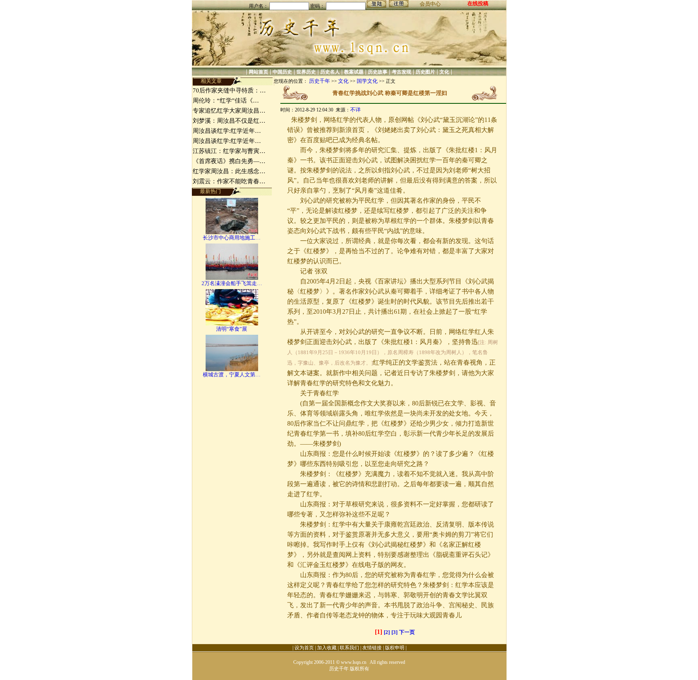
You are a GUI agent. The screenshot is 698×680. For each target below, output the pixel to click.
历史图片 (425, 72)
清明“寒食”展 (231, 329)
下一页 (407, 632)
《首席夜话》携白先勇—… (229, 161)
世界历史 (306, 72)
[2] (387, 632)
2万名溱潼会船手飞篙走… (232, 283)
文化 (444, 72)
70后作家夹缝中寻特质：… (229, 90)
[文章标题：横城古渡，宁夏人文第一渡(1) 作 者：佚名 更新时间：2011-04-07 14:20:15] (232, 369)
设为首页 (304, 648)
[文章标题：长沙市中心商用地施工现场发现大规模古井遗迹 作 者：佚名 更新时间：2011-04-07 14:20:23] (232, 232)
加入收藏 (326, 648)
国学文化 (367, 81)
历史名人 (330, 72)
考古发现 (401, 72)
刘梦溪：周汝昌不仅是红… (229, 121)
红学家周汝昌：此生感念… (229, 171)
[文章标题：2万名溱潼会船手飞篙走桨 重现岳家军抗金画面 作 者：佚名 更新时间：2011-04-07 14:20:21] (232, 278)
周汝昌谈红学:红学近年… (227, 131)
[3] (394, 632)
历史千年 (319, 81)
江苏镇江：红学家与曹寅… (229, 151)
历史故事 (377, 72)
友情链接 (372, 648)
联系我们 (349, 648)
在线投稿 (477, 3)
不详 (355, 110)
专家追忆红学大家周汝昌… (229, 110)
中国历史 (282, 72)
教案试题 (354, 72)
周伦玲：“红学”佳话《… (226, 100)
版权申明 (394, 648)
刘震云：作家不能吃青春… (229, 181)
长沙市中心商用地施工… (232, 238)
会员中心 (430, 4)
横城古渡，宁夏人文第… (232, 374)
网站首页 (258, 72)
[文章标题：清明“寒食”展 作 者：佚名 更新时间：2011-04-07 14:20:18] (232, 324)
